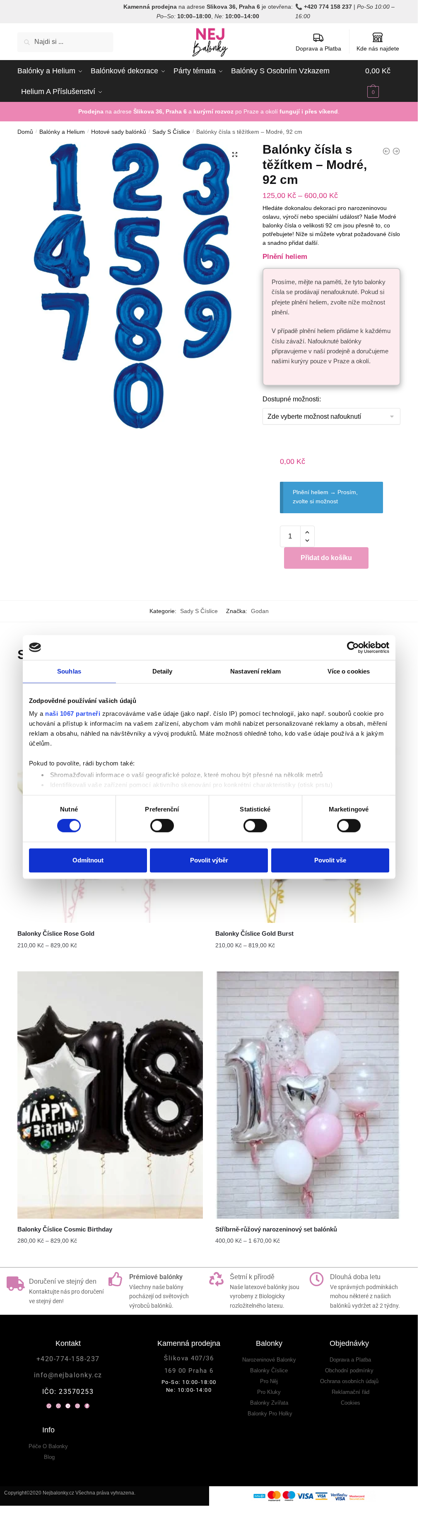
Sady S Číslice (171, 131)
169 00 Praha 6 (189, 1370)
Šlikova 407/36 (189, 1358)
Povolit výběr (209, 860)
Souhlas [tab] (69, 671)
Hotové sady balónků (118, 131)
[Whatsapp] (48, 1405)
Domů (25, 131)
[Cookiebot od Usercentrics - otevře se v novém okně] (353, 647)
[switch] (162, 825)
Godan (260, 611)
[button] (234, 154)
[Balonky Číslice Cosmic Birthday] (110, 1095)
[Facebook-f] (86, 1405)
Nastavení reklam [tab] (255, 671)
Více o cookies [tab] (349, 671)
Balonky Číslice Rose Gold (55, 933)
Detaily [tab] (162, 671)
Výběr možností (110, 962)
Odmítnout (88, 860)
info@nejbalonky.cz (68, 1375)
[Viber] (58, 1405)
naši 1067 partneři (72, 713)
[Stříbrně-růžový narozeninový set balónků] (308, 1095)
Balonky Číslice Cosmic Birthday (64, 1229)
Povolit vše (330, 860)
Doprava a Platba (318, 48)
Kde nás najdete (378, 48)
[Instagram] (77, 1405)
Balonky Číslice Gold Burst (254, 933)
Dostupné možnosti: (292, 399)
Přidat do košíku (326, 557)
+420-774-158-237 (68, 1359)
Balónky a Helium (62, 131)
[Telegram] (67, 1405)
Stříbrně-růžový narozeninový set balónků (276, 1229)
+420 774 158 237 (328, 6)
